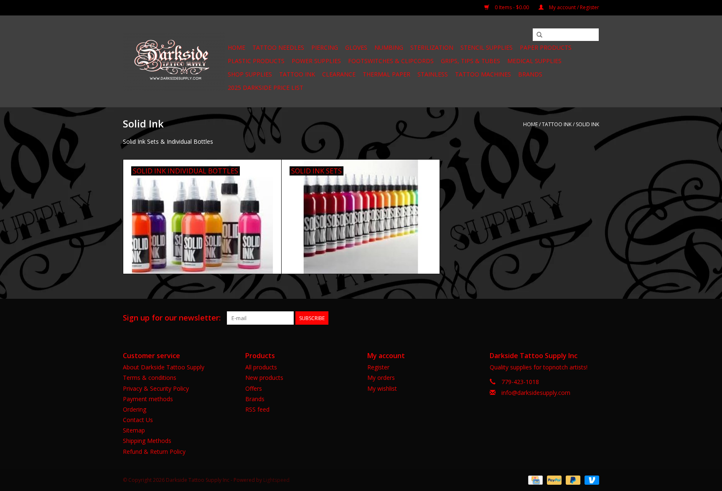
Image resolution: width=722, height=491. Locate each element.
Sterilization (431, 47)
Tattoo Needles (278, 47)
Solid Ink (587, 124)
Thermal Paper (386, 74)
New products (264, 378)
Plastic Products (256, 61)
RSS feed (257, 409)
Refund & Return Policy (154, 451)
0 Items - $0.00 (511, 7)
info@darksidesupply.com (535, 393)
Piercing (324, 47)
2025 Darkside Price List (265, 88)
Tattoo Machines (483, 74)
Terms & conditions (149, 378)
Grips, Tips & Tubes (470, 61)
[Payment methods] (534, 479)
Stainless (432, 74)
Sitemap (134, 430)
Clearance (339, 74)
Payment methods (148, 399)
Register (378, 367)
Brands (530, 74)
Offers (253, 388)
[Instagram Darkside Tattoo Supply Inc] (592, 318)
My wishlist (382, 388)
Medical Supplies (534, 61)
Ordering (134, 409)
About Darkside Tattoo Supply (163, 367)
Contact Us (138, 420)
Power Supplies (316, 61)
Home (236, 47)
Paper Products (546, 47)
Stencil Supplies (486, 47)
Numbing (388, 47)
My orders (381, 378)
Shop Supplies (250, 74)
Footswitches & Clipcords (391, 61)
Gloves (356, 47)
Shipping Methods (147, 441)
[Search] (539, 35)
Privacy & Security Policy (156, 388)
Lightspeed (276, 479)
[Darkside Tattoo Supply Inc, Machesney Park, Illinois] (174, 61)
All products (261, 367)
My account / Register (573, 7)
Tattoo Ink (297, 74)
